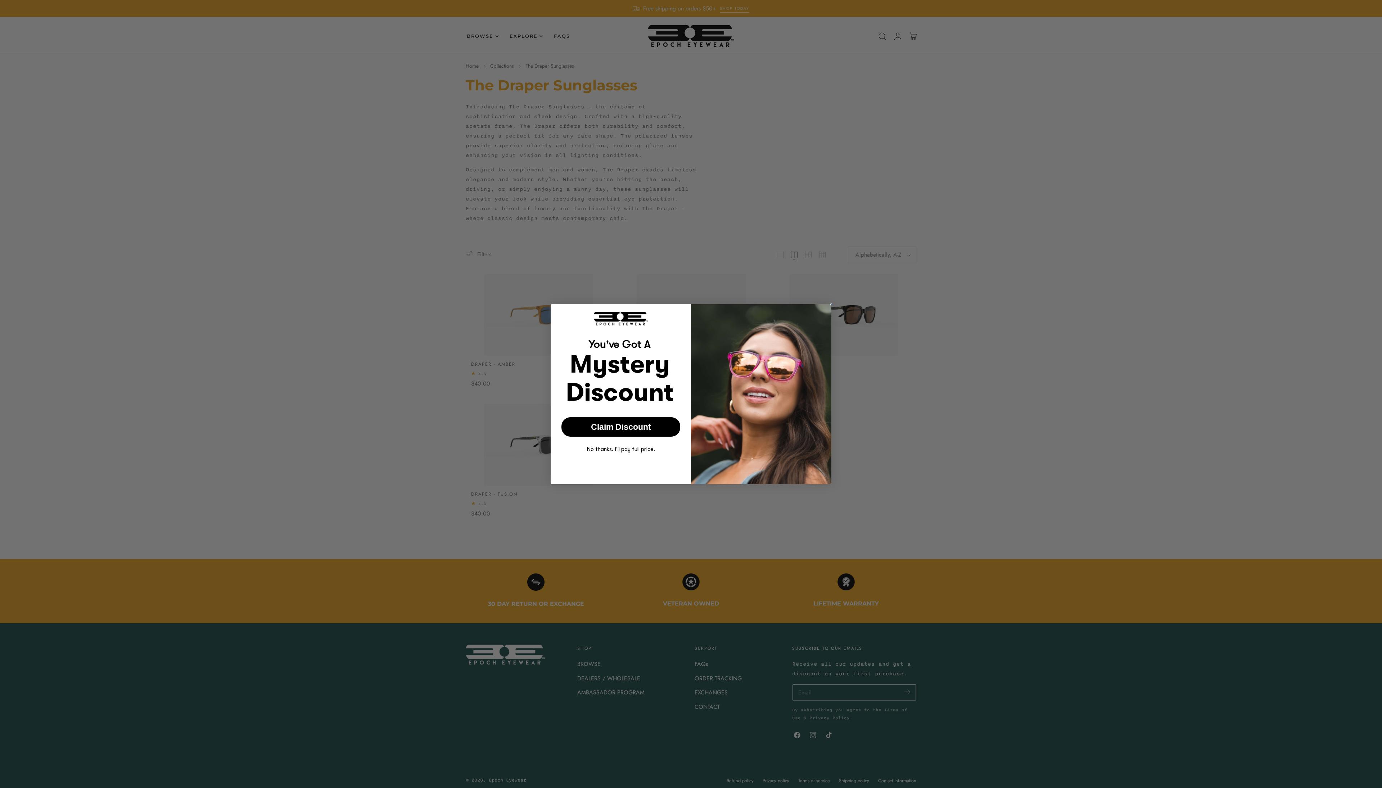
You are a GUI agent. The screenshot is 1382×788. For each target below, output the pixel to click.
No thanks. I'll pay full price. (621, 449)
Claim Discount (621, 426)
